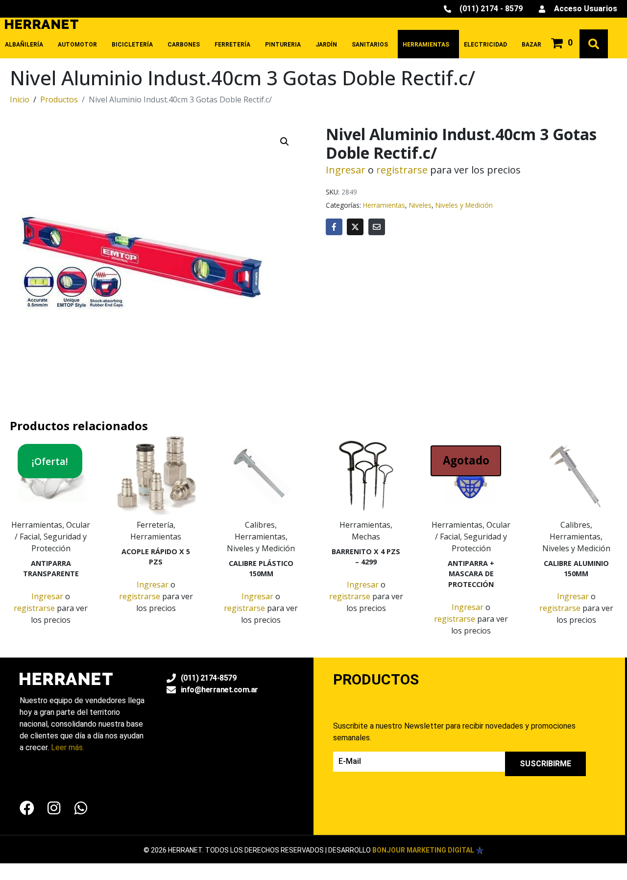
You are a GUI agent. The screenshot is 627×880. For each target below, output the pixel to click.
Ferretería (232, 44)
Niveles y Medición (464, 205)
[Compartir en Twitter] (355, 227)
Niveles (420, 205)
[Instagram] (54, 808)
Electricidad (485, 44)
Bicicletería (132, 44)
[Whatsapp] (80, 808)
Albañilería (24, 44)
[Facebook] (27, 808)
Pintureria (283, 44)
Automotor (77, 44)
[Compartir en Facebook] (334, 227)
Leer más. (67, 747)
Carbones (184, 44)
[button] (284, 141)
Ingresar (345, 169)
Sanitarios (370, 44)
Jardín (326, 44)
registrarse (402, 169)
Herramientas (426, 44)
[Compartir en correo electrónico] (376, 227)
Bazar (531, 44)
